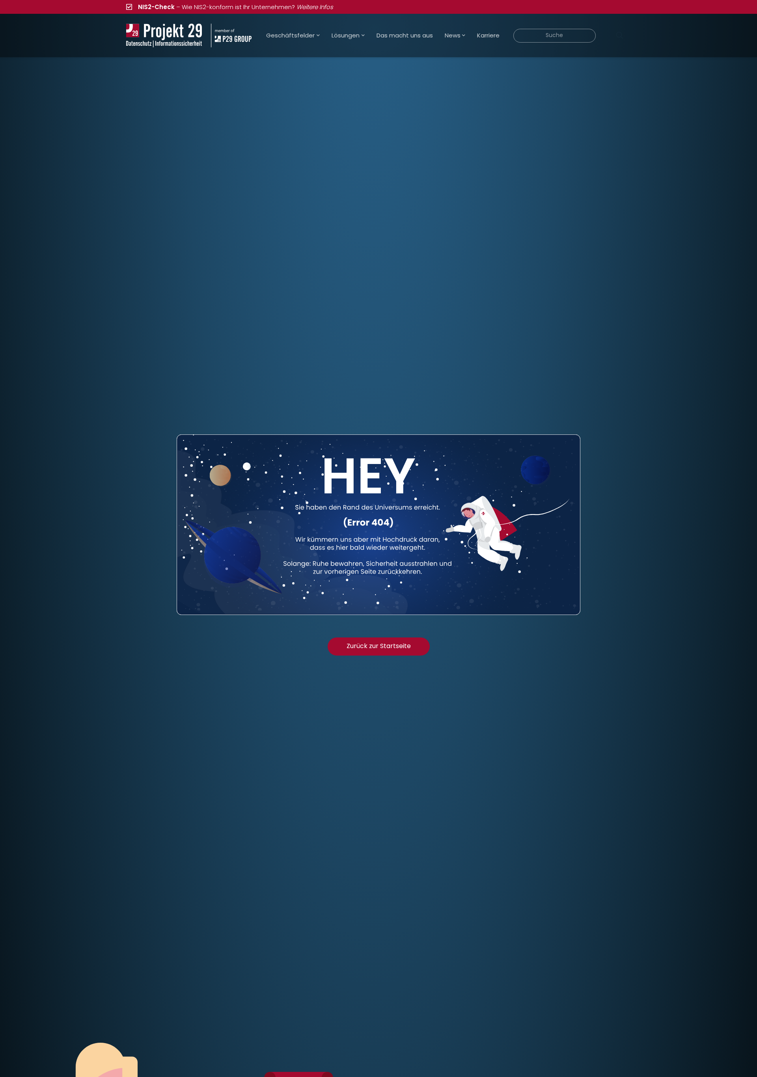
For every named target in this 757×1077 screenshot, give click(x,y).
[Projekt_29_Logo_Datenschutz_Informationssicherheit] (164, 35)
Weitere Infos (314, 7)
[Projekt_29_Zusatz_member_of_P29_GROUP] (231, 35)
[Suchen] (619, 35)
